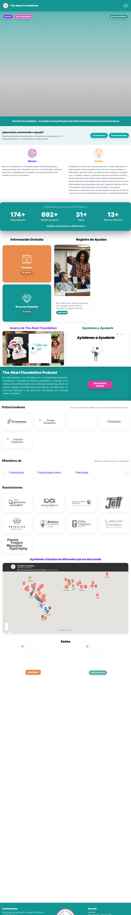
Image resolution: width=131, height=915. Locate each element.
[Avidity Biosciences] (82, 434)
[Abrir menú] (125, 5)
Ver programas (23, 16)
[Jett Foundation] (114, 516)
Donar (8, 16)
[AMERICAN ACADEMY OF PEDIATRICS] (82, 516)
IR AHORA (27, 272)
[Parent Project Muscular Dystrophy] (17, 558)
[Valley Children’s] (82, 537)
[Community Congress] (114, 537)
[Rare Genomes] (17, 516)
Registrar (62, 312)
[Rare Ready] (82, 485)
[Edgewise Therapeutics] (17, 453)
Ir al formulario (99, 135)
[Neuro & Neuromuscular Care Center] (49, 516)
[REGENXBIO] (114, 434)
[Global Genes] (16, 485)
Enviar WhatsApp (119, 135)
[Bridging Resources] (17, 537)
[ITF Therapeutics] (17, 434)
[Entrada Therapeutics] (49, 434)
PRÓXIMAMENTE (98, 686)
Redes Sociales (118, 16)
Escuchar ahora (100, 406)
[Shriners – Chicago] (49, 537)
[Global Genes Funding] (49, 485)
